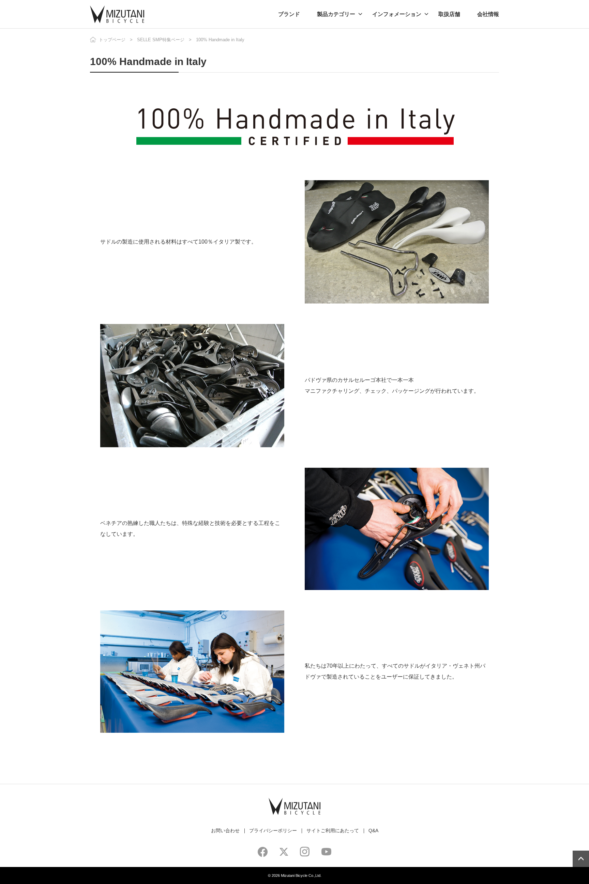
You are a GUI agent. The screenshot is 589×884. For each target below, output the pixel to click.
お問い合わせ (225, 830)
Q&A (373, 830)
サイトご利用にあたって (332, 830)
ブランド (289, 14)
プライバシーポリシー (273, 830)
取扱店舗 (449, 14)
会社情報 (488, 14)
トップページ (112, 39)
